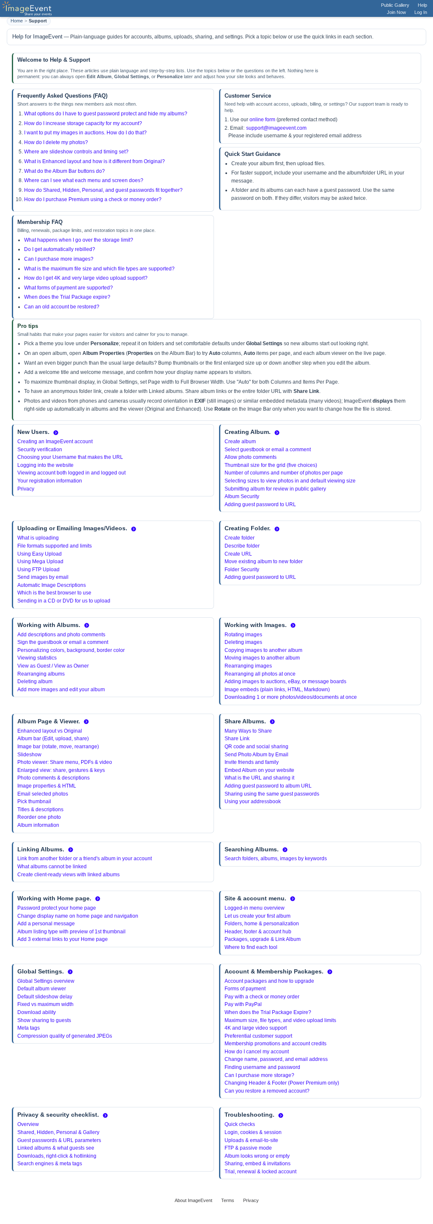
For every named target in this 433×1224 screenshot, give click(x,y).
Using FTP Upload (38, 569)
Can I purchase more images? (58, 259)
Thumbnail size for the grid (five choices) (271, 465)
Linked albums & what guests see (55, 1148)
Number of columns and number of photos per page (284, 473)
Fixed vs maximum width (45, 1004)
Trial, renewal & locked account (260, 1172)
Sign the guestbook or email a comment (62, 642)
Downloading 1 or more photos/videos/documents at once (291, 697)
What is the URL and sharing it (259, 778)
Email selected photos (42, 794)
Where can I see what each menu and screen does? (83, 180)
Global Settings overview (45, 981)
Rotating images (243, 635)
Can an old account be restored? (61, 307)
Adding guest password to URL (260, 504)
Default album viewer (41, 989)
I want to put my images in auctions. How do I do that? (85, 133)
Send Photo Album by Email (256, 755)
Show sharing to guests (44, 1020)
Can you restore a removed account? (267, 1091)
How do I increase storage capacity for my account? (83, 123)
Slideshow (29, 755)
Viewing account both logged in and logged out (71, 473)
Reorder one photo (39, 817)
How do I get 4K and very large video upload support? (86, 278)
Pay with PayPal (243, 1004)
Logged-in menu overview (255, 908)
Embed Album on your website (259, 770)
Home (17, 20)
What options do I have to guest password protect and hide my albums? (105, 114)
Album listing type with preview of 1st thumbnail (71, 932)
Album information (38, 825)
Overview (28, 1124)
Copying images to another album (263, 650)
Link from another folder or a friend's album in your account (84, 858)
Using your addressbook (253, 801)
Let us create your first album (257, 916)
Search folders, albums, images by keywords (276, 858)
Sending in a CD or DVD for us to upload (63, 601)
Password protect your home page (56, 908)
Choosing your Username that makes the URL (70, 457)
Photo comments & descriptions (53, 778)
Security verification (39, 450)
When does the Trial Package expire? (67, 297)
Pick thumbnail (34, 801)
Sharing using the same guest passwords (272, 794)
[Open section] (56, 433)
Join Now (396, 12)
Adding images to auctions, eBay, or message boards (285, 681)
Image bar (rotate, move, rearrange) (58, 747)
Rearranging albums (41, 674)
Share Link (237, 738)
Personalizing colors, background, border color (71, 650)
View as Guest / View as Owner (53, 666)
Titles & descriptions (40, 809)
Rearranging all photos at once (260, 674)
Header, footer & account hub (258, 932)
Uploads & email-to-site (251, 1140)
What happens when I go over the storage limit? (78, 240)
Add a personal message (46, 924)
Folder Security (242, 569)
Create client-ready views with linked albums (68, 875)
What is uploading (38, 538)
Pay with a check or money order (262, 997)
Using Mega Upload (40, 561)
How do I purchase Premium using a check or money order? (93, 199)
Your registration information (49, 481)
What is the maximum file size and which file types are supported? (99, 269)
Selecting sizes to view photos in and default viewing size (290, 481)
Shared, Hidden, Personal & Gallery (58, 1132)
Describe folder (242, 546)
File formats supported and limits (54, 546)
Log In (420, 12)
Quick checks (240, 1124)
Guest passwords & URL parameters (59, 1140)
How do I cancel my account (257, 1052)
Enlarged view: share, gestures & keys (61, 770)
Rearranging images (248, 666)
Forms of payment (245, 989)
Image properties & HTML (46, 786)
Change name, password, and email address (276, 1059)
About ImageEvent (193, 1200)
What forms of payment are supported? (68, 288)
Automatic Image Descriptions (51, 585)
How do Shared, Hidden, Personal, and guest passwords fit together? (103, 190)
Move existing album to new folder (264, 561)
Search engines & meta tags (49, 1164)
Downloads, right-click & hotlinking (56, 1156)
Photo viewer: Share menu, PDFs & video (64, 762)
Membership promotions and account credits (275, 1044)
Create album (240, 441)
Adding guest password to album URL (268, 786)
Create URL (238, 554)
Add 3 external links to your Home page (62, 939)
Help (422, 5)
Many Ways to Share (248, 731)
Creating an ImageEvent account (55, 441)
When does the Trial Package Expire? (268, 1012)
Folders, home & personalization (262, 924)
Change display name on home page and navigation (77, 916)
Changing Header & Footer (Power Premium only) (282, 1083)
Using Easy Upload (39, 554)
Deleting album (34, 681)
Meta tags (28, 1028)
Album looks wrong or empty (257, 1156)
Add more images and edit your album (61, 689)
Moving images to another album (262, 658)
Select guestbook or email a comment (268, 450)
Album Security (242, 496)
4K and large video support (256, 1028)
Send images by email (43, 577)
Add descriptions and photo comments (61, 635)
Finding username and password (262, 1067)
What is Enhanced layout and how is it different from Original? (94, 161)
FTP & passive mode (248, 1148)
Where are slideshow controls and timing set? (76, 152)
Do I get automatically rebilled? (59, 249)
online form (262, 120)
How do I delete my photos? (56, 142)
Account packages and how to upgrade (269, 981)
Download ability (36, 1012)
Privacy (25, 489)
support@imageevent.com (276, 128)
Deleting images (243, 642)
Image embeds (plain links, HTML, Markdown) (277, 689)
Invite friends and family (252, 762)
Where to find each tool (251, 947)
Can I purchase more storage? (259, 1075)
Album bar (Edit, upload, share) (53, 738)
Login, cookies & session (253, 1132)
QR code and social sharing (256, 747)
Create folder (240, 538)
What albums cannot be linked (52, 867)
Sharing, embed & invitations (257, 1164)
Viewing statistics (37, 658)
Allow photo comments (251, 457)
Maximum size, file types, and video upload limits (280, 1020)
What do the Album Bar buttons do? (64, 171)
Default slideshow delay (44, 997)
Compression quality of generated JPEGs (64, 1036)
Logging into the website (45, 465)
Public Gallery (395, 5)
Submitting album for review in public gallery (275, 489)
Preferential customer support (258, 1036)
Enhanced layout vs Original (49, 731)
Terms (227, 1200)
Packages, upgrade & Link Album (263, 939)
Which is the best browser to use (54, 593)
